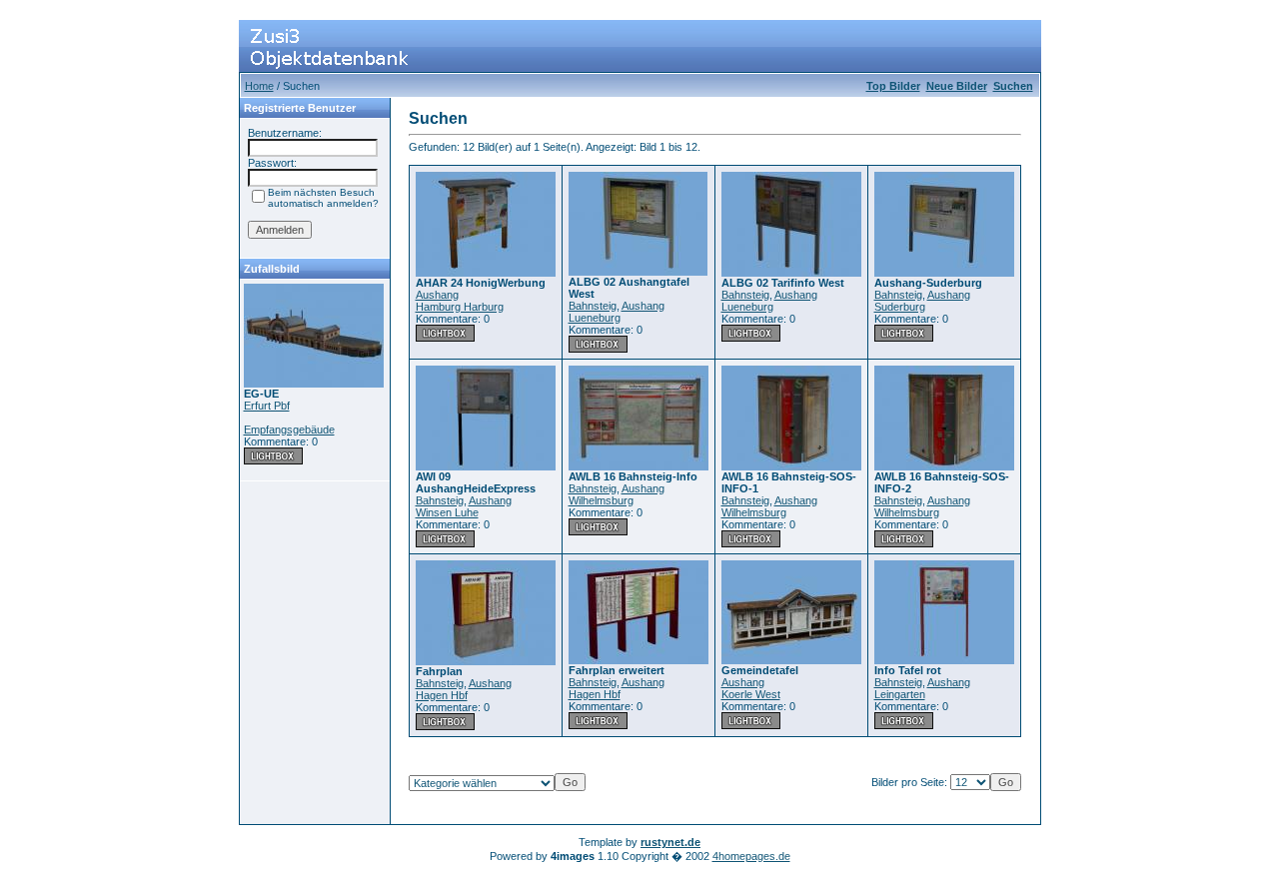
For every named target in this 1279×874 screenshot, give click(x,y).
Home (259, 86)
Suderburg (899, 307)
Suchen (1013, 86)
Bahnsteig (593, 306)
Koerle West (750, 694)
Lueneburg (595, 318)
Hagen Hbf (442, 695)
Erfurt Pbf (267, 406)
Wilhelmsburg (601, 500)
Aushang (437, 295)
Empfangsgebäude (289, 430)
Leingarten (899, 694)
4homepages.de (751, 856)
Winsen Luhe (447, 512)
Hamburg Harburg (460, 307)
